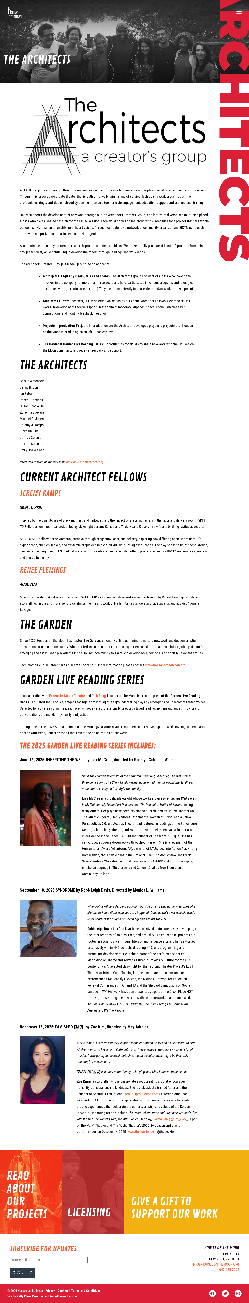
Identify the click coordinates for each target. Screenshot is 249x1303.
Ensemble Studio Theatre (67, 696)
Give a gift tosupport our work (174, 1208)
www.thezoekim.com (141, 1132)
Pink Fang (99, 696)
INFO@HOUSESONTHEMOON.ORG (215, 1264)
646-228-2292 (229, 1270)
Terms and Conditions (86, 1291)
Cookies (63, 1291)
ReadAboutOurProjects (27, 1195)
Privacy (50, 1291)
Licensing (89, 1212)
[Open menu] (239, 12)
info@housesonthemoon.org (84, 462)
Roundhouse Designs (63, 1296)
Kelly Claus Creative (30, 1296)
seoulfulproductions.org (141, 1094)
